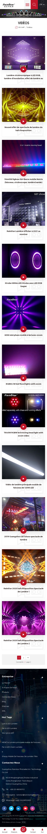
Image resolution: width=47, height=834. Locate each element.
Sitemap (5, 706)
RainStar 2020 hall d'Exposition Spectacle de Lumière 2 (23, 642)
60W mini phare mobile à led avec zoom (23, 335)
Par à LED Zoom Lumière (12, 747)
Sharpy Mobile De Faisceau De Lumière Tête (19, 756)
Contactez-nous (9, 697)
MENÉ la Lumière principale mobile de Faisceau (21, 742)
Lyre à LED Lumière (9, 724)
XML (3, 711)
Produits (5, 692)
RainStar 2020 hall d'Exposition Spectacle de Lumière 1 (23, 590)
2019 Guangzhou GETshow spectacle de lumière (23, 538)
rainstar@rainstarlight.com (27, 795)
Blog (4, 701)
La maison (6, 683)
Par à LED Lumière (9, 728)
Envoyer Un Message (23, 829)
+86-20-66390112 (17, 789)
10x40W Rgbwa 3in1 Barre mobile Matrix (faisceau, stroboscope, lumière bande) (23, 181)
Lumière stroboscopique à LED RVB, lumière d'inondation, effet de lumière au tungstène (23, 77)
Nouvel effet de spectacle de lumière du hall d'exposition (23, 129)
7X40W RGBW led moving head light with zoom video (23, 434)
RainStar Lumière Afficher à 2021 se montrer (23, 232)
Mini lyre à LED (8, 733)
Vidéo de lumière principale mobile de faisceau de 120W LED (24, 486)
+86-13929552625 (23, 800)
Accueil (21, 27)
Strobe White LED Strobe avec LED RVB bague (23, 284)
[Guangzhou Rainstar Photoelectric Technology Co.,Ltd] (9, 5)
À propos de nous (9, 687)
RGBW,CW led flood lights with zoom (23, 384)
